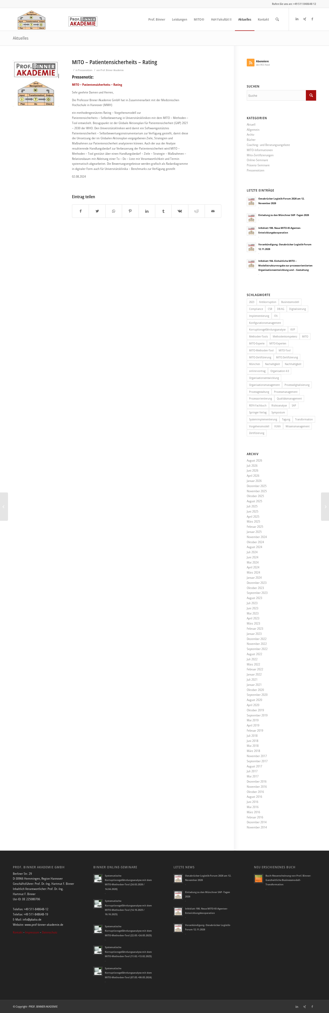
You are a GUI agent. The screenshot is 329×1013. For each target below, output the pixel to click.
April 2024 (253, 567)
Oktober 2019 (255, 710)
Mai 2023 (253, 613)
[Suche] (277, 19)
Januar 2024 (254, 577)
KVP (292, 329)
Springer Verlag (258, 412)
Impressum (32, 932)
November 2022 (257, 644)
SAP (294, 405)
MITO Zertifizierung (287, 357)
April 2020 (253, 705)
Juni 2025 (252, 511)
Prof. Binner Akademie (112, 70)
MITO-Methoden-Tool (261, 350)
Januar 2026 (254, 481)
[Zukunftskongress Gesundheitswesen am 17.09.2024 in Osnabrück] (325, 506)
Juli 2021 (252, 679)
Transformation (304, 419)
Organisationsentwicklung (264, 378)
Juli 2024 (252, 552)
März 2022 (253, 664)
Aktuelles (21, 38)
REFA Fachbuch (258, 405)
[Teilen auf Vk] (180, 211)
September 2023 (257, 593)
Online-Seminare (257, 160)
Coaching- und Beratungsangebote (268, 145)
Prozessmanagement (285, 392)
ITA (276, 316)
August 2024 (254, 547)
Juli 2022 (252, 659)
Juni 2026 (252, 470)
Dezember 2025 (257, 486)
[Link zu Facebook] (312, 19)
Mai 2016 (253, 807)
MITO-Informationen (260, 150)
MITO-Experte (256, 343)
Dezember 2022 (257, 639)
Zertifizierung (256, 433)
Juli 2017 (252, 771)
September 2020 (257, 694)
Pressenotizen (85, 70)
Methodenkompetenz (285, 336)
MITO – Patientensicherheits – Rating (114, 62)
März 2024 (253, 572)
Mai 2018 (253, 745)
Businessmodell (290, 302)
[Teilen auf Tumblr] (163, 211)
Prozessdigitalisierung (297, 385)
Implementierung (259, 316)
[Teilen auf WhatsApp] (114, 211)
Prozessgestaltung (259, 392)
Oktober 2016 (255, 792)
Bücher (251, 139)
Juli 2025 (252, 506)
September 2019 (257, 715)
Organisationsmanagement (264, 385)
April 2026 (253, 475)
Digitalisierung (297, 309)
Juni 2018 (252, 741)
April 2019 (253, 725)
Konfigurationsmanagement (265, 323)
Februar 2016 (255, 817)
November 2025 (257, 491)
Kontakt (18, 932)
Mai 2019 (253, 720)
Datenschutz (49, 932)
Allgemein (253, 129)
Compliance (256, 309)
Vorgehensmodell (259, 426)
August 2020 (254, 700)
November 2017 (257, 756)
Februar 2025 (255, 526)
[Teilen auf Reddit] (196, 211)
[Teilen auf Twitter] (97, 211)
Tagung (286, 419)
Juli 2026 (252, 465)
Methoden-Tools (258, 336)
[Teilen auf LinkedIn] (147, 211)
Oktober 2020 (255, 690)
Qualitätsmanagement (289, 398)
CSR (270, 309)
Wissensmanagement (297, 426)
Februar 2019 (255, 730)
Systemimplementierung (263, 419)
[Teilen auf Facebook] (80, 211)
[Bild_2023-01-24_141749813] (36, 83)
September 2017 (257, 761)
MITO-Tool (285, 350)
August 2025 (254, 501)
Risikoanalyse (279, 405)
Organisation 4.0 (279, 371)
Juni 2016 (252, 802)
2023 (251, 302)
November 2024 (257, 537)
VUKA (277, 426)
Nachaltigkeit (272, 364)
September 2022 (257, 649)
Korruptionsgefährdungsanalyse (267, 329)
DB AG (280, 309)
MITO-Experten (277, 343)
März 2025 (253, 521)
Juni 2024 (252, 557)
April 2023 (253, 618)
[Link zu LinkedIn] (297, 19)
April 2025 (253, 516)
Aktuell (251, 124)
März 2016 (253, 812)
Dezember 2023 (257, 583)
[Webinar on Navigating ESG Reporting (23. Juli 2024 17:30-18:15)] (4, 506)
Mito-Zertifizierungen (260, 155)
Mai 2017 (253, 776)
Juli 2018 (252, 735)
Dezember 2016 (257, 781)
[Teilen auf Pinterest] (130, 211)
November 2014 (257, 827)
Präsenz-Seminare (258, 165)
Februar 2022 (255, 669)
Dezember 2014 (257, 822)
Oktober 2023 (255, 588)
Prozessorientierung (260, 398)
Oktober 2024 (255, 542)
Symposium (278, 412)
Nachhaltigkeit (293, 364)
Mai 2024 (253, 562)
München (254, 364)
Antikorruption (267, 302)
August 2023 (254, 598)
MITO (305, 336)
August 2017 (254, 766)
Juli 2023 (252, 603)
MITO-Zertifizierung (260, 357)
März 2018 (253, 751)
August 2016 (254, 796)
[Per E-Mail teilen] (213, 211)
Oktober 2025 (255, 496)
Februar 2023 (255, 628)
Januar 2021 (254, 684)
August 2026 (254, 460)
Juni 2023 (252, 608)
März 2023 (253, 623)
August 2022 (254, 654)
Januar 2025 (254, 532)
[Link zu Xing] (304, 19)
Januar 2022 (254, 674)
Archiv (250, 134)
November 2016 (257, 786)
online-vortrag (257, 371)
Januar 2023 (254, 633)
